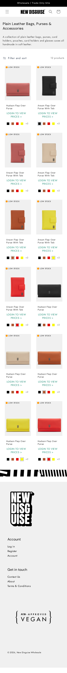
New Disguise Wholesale (29, 652)
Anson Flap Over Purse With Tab (47, 107)
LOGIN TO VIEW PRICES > (16, 115)
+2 (27, 123)
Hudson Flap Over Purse (16, 107)
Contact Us (14, 577)
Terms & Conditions (19, 586)
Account (12, 555)
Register (12, 551)
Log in (11, 546)
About (11, 581)
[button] (7, 12)
